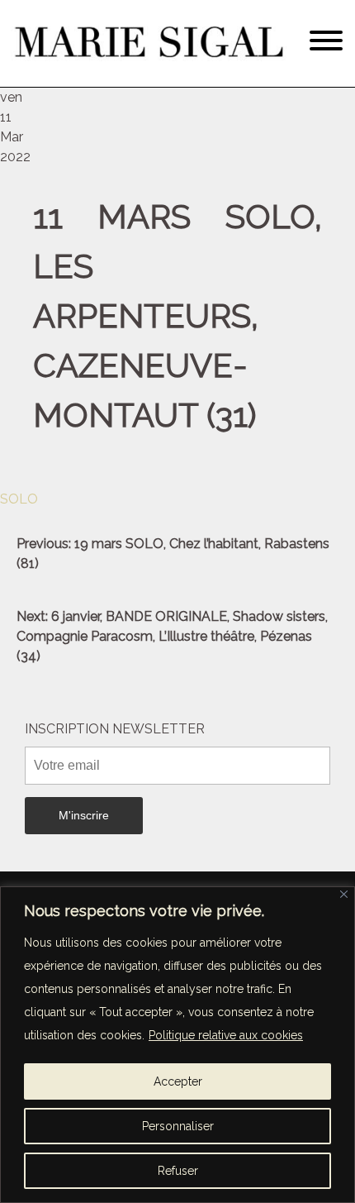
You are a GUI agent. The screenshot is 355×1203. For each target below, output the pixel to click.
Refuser (178, 1170)
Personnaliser (178, 1126)
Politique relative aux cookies (226, 1035)
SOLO (19, 499)
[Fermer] (344, 894)
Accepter (178, 1081)
